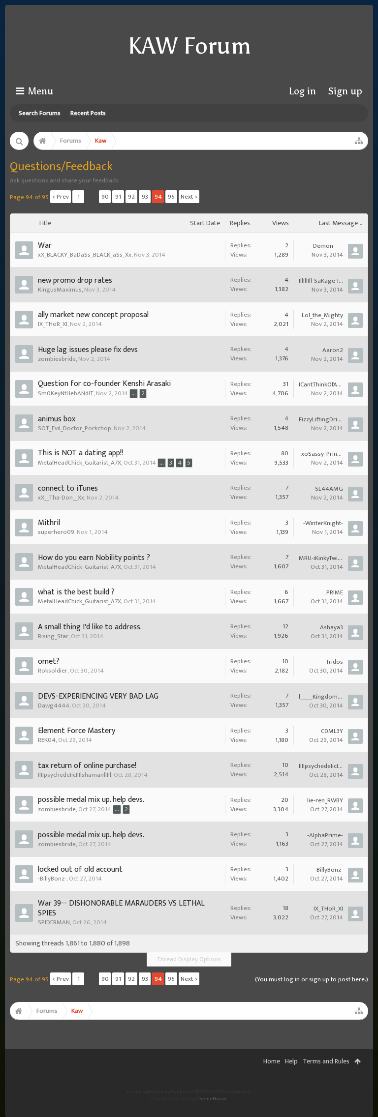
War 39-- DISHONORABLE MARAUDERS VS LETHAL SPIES (121, 908)
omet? (49, 661)
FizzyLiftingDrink (321, 419)
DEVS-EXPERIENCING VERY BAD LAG (98, 696)
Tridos (334, 662)
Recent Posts (88, 113)
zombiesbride (57, 358)
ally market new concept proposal (93, 315)
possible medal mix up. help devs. (91, 799)
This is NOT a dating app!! (80, 453)
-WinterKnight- (323, 523)
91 (118, 196)
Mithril (49, 522)
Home (271, 1061)
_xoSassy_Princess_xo (321, 454)
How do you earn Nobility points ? (94, 557)
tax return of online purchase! (87, 765)
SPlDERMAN (54, 922)
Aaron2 (332, 350)
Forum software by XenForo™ (189, 1092)
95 (171, 196)
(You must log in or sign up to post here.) (311, 979)
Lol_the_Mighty (322, 315)
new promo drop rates (75, 280)
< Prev (60, 196)
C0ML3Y (332, 731)
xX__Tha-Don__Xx (61, 497)
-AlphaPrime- (325, 835)
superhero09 (56, 532)
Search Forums (40, 113)
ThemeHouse (212, 1098)
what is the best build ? (76, 592)
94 (158, 196)
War (45, 245)
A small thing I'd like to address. (90, 627)
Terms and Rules (326, 1061)
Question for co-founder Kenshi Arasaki (104, 383)
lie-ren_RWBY (325, 800)
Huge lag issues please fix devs (88, 349)
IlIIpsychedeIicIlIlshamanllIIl (74, 774)
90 (105, 196)
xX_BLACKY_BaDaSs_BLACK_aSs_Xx (84, 254)
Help (291, 1061)
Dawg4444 (53, 705)
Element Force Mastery (76, 730)
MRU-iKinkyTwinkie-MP (321, 558)
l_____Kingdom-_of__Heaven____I (321, 697)
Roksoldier (52, 670)
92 (131, 196)
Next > (189, 196)
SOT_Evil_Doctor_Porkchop (74, 428)
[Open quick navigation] (359, 140)
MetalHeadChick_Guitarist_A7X (79, 462)
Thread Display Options (189, 959)
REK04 (47, 740)
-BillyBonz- (52, 878)
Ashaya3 (331, 627)
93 (145, 196)
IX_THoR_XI (52, 324)
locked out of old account (80, 869)
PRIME (334, 592)
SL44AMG (329, 489)
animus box (56, 419)
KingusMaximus (60, 289)
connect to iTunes (68, 488)
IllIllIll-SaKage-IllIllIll (321, 281)
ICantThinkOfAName (321, 384)
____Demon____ (323, 246)
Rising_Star (53, 636)
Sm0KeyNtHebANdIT (66, 393)
